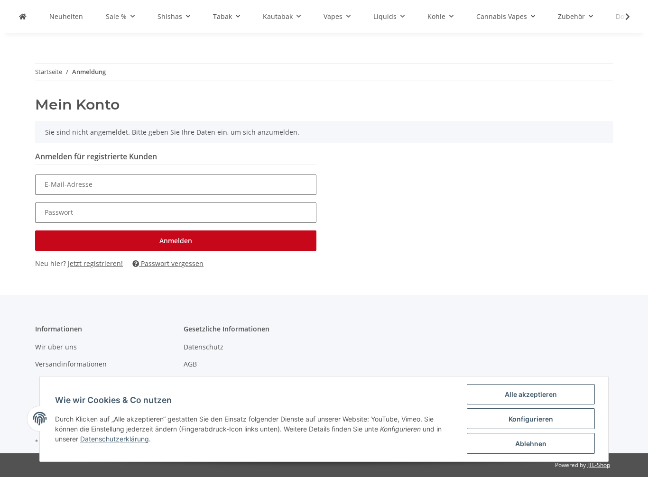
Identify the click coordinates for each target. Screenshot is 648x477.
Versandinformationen (71, 363)
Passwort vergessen (171, 263)
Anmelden (175, 240)
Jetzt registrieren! (95, 263)
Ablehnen (530, 444)
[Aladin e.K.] (23, 16)
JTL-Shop (598, 465)
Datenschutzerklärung (114, 439)
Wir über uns (56, 346)
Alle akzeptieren (531, 394)
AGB (190, 363)
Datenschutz (203, 346)
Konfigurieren (531, 419)
